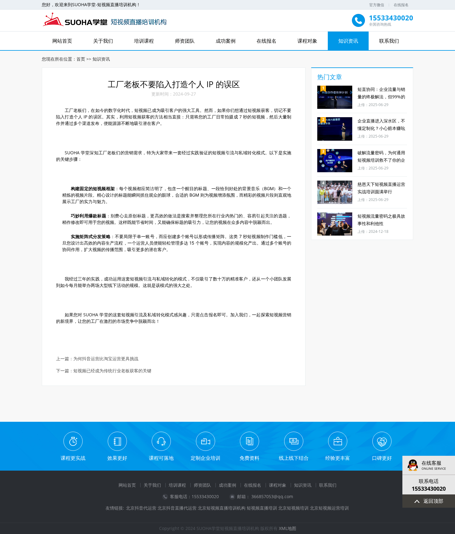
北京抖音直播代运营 (177, 508)
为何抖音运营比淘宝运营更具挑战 (105, 359)
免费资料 (249, 458)
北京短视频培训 (293, 508)
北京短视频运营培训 (329, 508)
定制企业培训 (205, 458)
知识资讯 (348, 40)
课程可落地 (161, 458)
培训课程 (144, 40)
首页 (80, 59)
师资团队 (185, 40)
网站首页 (62, 40)
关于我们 (103, 40)
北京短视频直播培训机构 (221, 508)
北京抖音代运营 (141, 508)
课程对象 (307, 40)
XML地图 (287, 528)
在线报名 (401, 4)
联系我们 (389, 40)
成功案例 (226, 40)
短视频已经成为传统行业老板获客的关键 (112, 371)
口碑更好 (382, 458)
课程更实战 (73, 458)
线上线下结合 (294, 458)
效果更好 (117, 458)
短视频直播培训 (262, 508)
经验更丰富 (337, 458)
